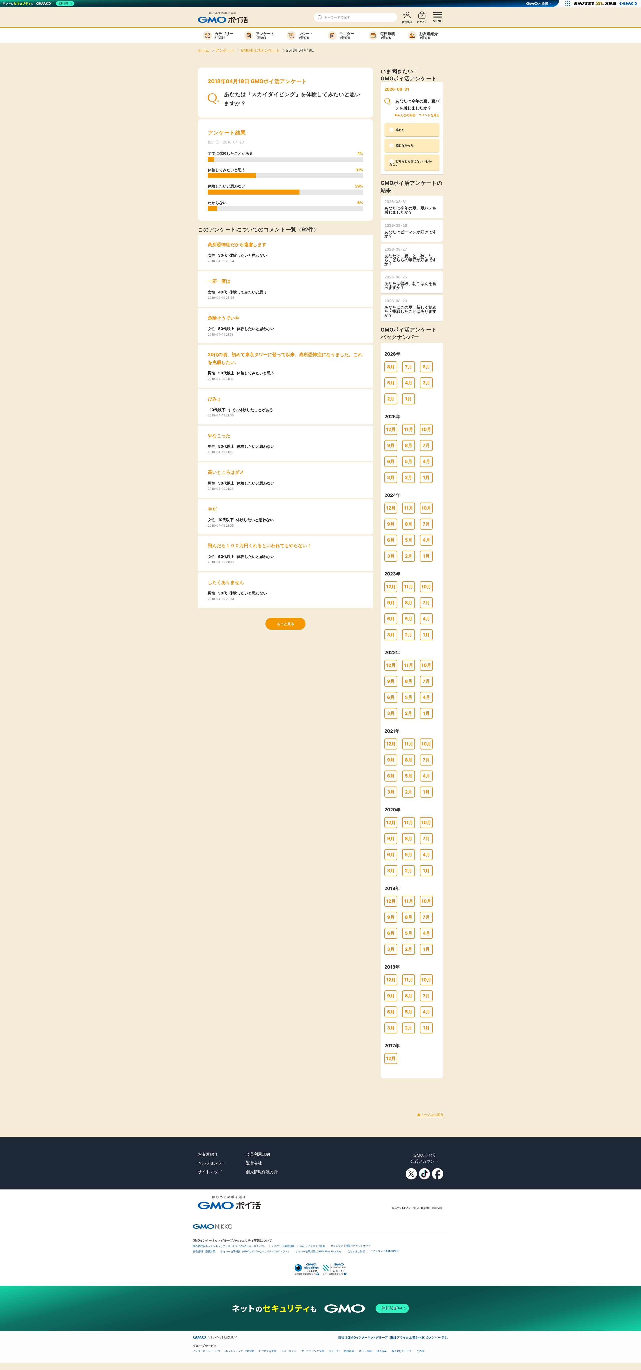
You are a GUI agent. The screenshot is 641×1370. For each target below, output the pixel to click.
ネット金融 (365, 1351)
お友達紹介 (208, 1154)
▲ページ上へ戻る (430, 1114)
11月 (408, 429)
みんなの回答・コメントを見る (418, 115)
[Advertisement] (91, 1089)
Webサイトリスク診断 (312, 1246)
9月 (391, 445)
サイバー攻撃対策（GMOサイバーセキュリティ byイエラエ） (255, 1251)
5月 (391, 382)
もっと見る (285, 624)
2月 (390, 398)
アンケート (225, 50)
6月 (426, 366)
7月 (408, 366)
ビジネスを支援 (267, 1351)
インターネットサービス (206, 1351)
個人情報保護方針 (262, 1171)
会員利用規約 (258, 1154)
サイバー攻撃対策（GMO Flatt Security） (318, 1251)
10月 (426, 429)
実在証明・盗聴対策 (204, 1251)
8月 (391, 366)
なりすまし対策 (356, 1251)
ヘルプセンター (212, 1162)
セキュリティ (288, 1351)
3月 (426, 382)
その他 (420, 1351)
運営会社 (254, 1162)
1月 (408, 398)
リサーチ (334, 1351)
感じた (400, 130)
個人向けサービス (402, 1351)
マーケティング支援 (312, 1351)
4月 (408, 382)
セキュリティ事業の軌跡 (384, 1251)
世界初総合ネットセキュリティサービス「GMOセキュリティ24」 (230, 1246)
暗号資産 (382, 1351)
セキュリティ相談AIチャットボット (351, 1245)
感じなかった (405, 145)
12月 (391, 429)
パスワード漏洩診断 (283, 1246)
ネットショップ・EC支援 (239, 1351)
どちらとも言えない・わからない (410, 162)
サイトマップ (210, 1171)
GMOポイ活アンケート (260, 50)
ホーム (204, 50)
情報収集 (349, 1351)
